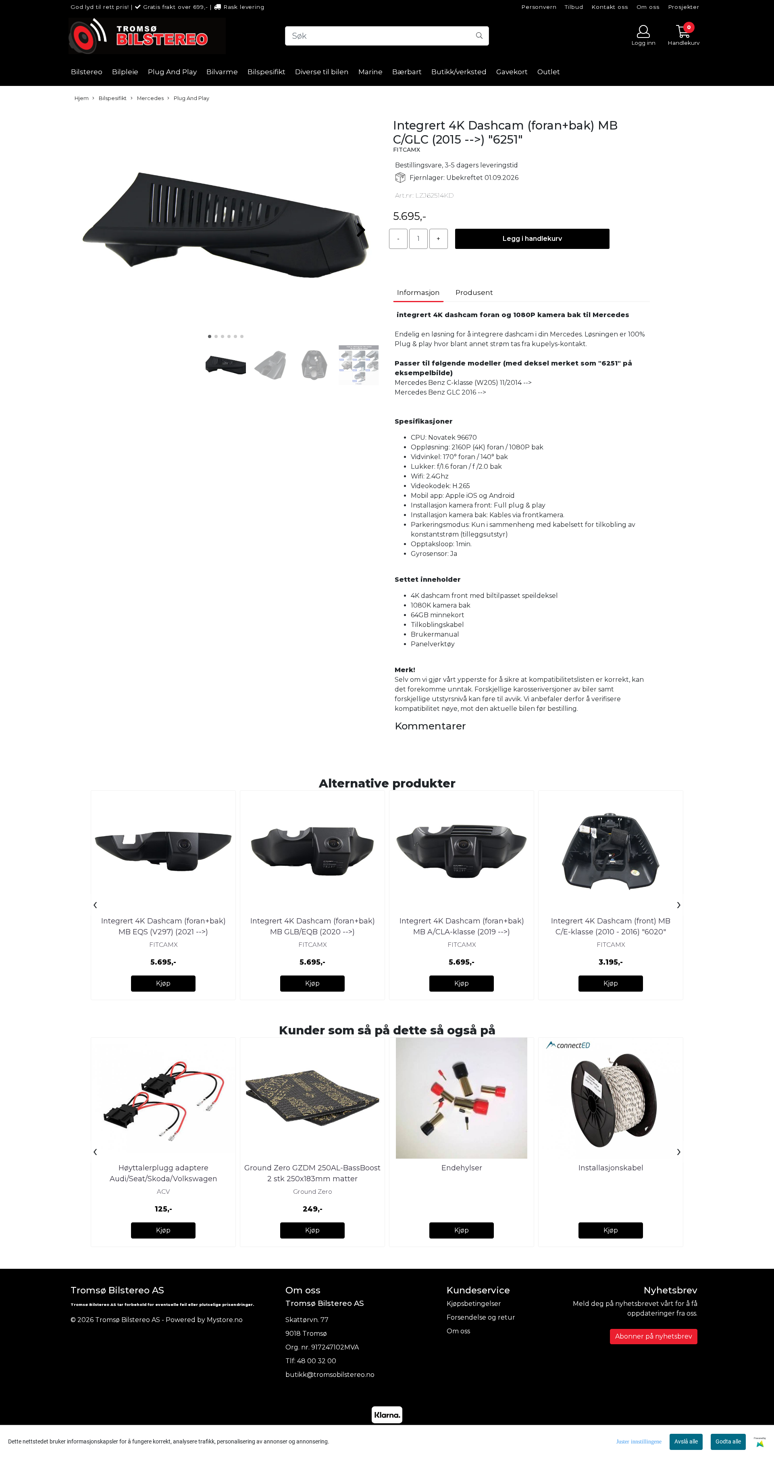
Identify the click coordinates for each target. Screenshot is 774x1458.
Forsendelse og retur (481, 1317)
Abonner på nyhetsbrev (653, 1336)
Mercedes (150, 98)
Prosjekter (684, 7)
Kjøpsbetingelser (474, 1304)
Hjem (82, 98)
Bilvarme (222, 72)
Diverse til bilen (322, 72)
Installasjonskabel (610, 1167)
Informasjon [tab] (418, 292)
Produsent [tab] (474, 292)
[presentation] (95, 905)
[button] (209, 336)
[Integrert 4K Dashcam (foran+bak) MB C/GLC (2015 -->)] (226, 226)
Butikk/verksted (459, 72)
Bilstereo (86, 72)
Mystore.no (225, 1320)
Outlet (548, 72)
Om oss (648, 7)
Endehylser (461, 1167)
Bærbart (407, 72)
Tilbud (574, 7)
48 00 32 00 (316, 1361)
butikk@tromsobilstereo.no (330, 1375)
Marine (370, 72)
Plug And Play (172, 72)
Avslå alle (686, 1441)
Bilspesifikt (266, 72)
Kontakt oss (609, 7)
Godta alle (728, 1441)
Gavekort (512, 72)
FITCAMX (406, 149)
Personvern (539, 7)
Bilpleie (125, 72)
